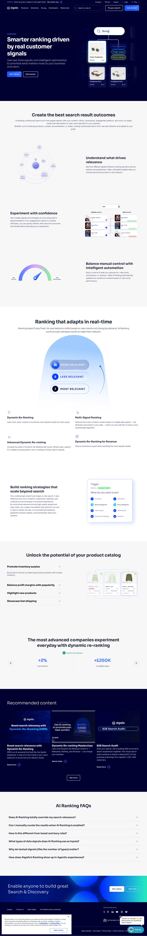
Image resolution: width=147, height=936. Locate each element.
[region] (37, 924)
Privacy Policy (106, 931)
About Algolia (32, 909)
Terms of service (118, 931)
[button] (132, 920)
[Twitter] (104, 912)
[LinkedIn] (113, 912)
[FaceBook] (108, 912)
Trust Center (96, 931)
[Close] (68, 916)
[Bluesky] (126, 912)
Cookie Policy (44, 923)
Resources (65, 8)
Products (24, 8)
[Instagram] (121, 913)
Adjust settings (86, 931)
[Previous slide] (10, 663)
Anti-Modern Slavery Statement (50, 909)
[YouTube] (117, 913)
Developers (53, 8)
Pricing (43, 8)
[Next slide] (136, 663)
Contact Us (20, 909)
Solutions (35, 8)
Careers (9, 909)
